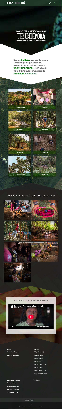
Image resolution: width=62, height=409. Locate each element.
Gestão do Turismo (13, 380)
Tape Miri (44, 130)
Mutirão (41, 406)
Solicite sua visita (12, 392)
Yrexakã (20, 130)
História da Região (13, 355)
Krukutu (20, 152)
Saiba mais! (31, 73)
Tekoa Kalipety (38, 355)
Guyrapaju (44, 152)
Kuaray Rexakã (20, 175)
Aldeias (36, 349)
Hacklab (28, 406)
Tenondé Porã (20, 107)
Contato (33, 400)
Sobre (9, 349)
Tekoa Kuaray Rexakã (40, 364)
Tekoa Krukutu (38, 367)
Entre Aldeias (44, 175)
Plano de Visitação (13, 386)
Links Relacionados (13, 352)
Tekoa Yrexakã (38, 358)
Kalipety (44, 107)
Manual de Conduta (13, 389)
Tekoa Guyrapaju (39, 352)
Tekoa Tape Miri (38, 361)
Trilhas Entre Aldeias (40, 374)
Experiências (11, 383)
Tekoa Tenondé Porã (40, 370)
